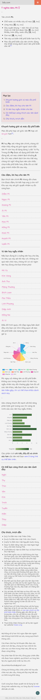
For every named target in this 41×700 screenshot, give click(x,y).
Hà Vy (5, 270)
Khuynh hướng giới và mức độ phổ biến (21, 100)
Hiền (4, 513)
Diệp (4, 524)
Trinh (4, 502)
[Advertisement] (20, 69)
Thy (3, 480)
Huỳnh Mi (6, 238)
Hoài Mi (5, 232)
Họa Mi (5, 221)
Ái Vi (4, 320)
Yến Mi (5, 216)
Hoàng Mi (6, 204)
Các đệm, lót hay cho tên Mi (18, 105)
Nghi (4, 474)
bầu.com (6, 2)
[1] (11, 45)
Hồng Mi (6, 227)
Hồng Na (6, 314)
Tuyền (4, 508)
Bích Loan (7, 292)
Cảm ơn (33, 698)
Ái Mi (4, 210)
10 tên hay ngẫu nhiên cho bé (19, 109)
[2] (12, 133)
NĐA (6, 698)
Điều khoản (26, 698)
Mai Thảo (6, 298)
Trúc (4, 485)
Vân (3, 491)
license (36, 686)
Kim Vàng (6, 275)
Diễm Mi (6, 193)
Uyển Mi (6, 243)
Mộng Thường (8, 286)
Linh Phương (8, 303)
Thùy (4, 519)
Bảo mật (19, 698)
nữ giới (5, 133)
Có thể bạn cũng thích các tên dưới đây (22, 114)
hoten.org (18, 625)
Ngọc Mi (6, 199)
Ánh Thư (6, 281)
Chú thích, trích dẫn (15, 118)
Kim (3, 497)
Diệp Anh (6, 309)
